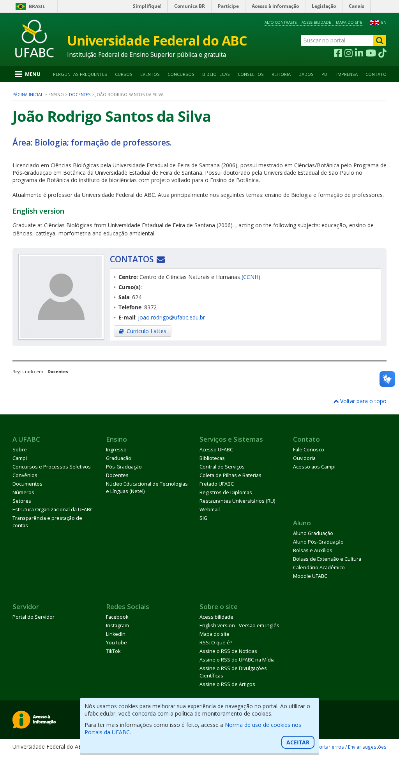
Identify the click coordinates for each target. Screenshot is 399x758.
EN (384, 22)
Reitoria (281, 74)
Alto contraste (281, 22)
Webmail (210, 509)
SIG (203, 518)
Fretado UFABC (217, 484)
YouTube (116, 642)
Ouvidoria (304, 458)
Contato (376, 74)
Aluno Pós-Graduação (318, 542)
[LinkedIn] (359, 53)
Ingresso (116, 449)
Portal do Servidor (33, 617)
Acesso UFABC (216, 449)
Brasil (37, 6)
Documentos (27, 484)
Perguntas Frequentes (80, 74)
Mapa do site (349, 22)
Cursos (123, 74)
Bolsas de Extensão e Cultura (327, 559)
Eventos (150, 74)
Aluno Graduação (313, 533)
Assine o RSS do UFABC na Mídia (237, 659)
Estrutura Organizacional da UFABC (52, 509)
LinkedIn (115, 634)
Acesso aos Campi (314, 466)
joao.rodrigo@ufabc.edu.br (171, 317)
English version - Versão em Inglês (239, 625)
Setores (21, 501)
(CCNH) (251, 277)
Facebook (117, 617)
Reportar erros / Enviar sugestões (349, 747)
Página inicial (27, 94)
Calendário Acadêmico (319, 567)
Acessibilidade (316, 22)
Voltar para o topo (363, 401)
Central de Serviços (222, 466)
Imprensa (347, 74)
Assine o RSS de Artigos (227, 684)
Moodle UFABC (310, 576)
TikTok (113, 651)
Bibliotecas (216, 74)
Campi (19, 458)
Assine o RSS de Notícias (228, 651)
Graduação (118, 458)
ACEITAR (297, 742)
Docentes (79, 94)
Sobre (19, 449)
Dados (306, 74)
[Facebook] (338, 53)
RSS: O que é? (216, 642)
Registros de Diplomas (226, 492)
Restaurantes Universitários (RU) (237, 501)
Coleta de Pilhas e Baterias (230, 475)
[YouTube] (370, 53)
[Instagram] (348, 53)
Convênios (24, 475)
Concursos (181, 74)
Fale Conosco (308, 449)
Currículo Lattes (146, 331)
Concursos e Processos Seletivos (51, 466)
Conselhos (251, 74)
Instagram (117, 625)
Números (23, 492)
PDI (324, 74)
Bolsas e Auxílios (312, 550)
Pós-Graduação (124, 466)
